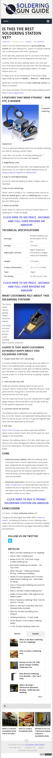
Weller (7, 485)
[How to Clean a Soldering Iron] (26, 719)
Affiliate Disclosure (28, 750)
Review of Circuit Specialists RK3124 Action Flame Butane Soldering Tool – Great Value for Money (26, 579)
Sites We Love (15, 748)
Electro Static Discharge (11, 430)
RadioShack (16, 485)
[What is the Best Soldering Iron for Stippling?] (10, 719)
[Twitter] (10, 541)
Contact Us (30, 748)
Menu (6, 21)
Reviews (29, 42)
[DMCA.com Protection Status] (46, 755)
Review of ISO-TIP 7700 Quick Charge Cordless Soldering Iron (29, 664)
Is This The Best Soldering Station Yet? (25, 626)
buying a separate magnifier (12, 173)
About (41, 748)
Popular (35, 634)
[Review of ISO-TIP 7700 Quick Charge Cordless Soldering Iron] (42, 719)
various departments (16, 93)
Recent (17, 634)
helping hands (31, 173)
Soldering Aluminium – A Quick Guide (24, 617)
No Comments (39, 42)
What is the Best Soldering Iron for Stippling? (27, 553)
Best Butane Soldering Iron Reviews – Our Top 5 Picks (30, 676)
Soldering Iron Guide (34, 745)
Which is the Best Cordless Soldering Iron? (26, 591)
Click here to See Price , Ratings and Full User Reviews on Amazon (26, 221)
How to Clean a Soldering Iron (21, 556)
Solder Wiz (6, 42)
